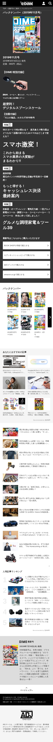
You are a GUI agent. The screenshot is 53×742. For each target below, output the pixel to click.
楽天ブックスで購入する (14, 265)
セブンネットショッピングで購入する (19, 255)
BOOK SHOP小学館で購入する (16, 245)
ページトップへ (26, 690)
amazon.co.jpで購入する (14, 274)
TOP (4, 8)
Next (50, 317)
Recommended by (39, 420)
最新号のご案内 (13, 8)
